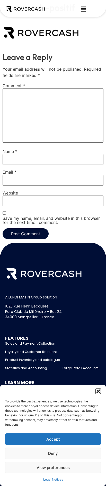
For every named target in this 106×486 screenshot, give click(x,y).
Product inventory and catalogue (32, 359)
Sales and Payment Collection (30, 343)
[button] (98, 391)
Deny (53, 453)
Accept (53, 439)
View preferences (53, 467)
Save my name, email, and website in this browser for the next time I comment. (51, 220)
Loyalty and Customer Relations (31, 351)
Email (9, 172)
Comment (14, 86)
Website (10, 193)
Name (10, 151)
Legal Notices (53, 479)
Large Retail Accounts (81, 368)
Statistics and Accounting (26, 368)
